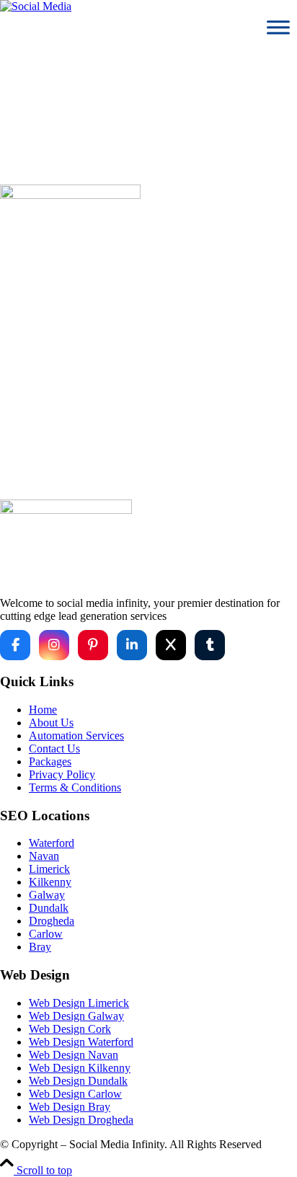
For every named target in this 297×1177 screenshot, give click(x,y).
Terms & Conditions (75, 787)
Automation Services (76, 735)
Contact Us (54, 748)
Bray (40, 947)
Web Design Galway (76, 1016)
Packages (50, 761)
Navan (44, 856)
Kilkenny (50, 882)
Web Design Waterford (81, 1042)
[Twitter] (171, 645)
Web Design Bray (69, 1107)
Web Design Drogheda (81, 1120)
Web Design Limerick (79, 1003)
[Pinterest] (93, 645)
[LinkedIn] (132, 645)
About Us (51, 722)
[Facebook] (15, 645)
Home (163, 412)
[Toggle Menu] (278, 27)
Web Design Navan (73, 1055)
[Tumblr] (210, 645)
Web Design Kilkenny (79, 1068)
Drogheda (51, 921)
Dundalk (48, 908)
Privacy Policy (62, 774)
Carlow (46, 934)
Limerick (49, 869)
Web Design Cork (70, 1029)
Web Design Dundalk (78, 1081)
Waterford (51, 843)
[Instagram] (54, 645)
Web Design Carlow (75, 1094)
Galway (47, 895)
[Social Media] (35, 6)
